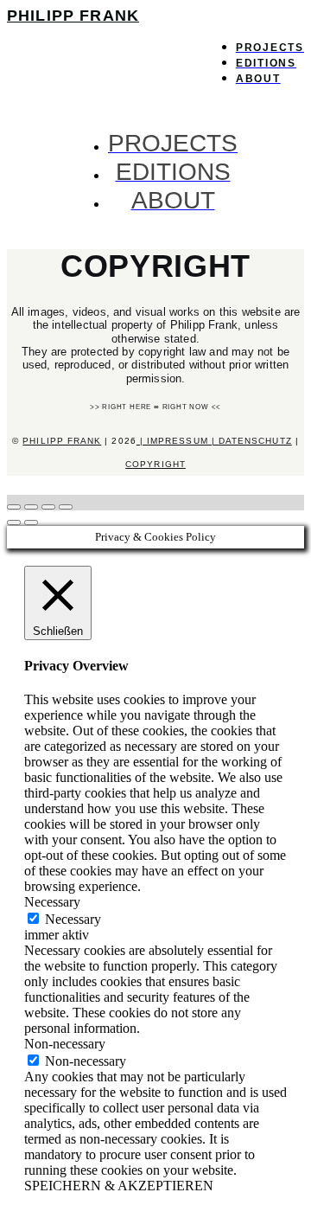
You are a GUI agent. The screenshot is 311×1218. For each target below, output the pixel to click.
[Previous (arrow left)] (14, 522)
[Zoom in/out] (66, 507)
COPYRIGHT (155, 464)
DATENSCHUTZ (255, 441)
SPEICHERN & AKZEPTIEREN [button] (118, 1185)
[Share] (31, 507)
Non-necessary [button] (64, 1043)
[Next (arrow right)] (31, 522)
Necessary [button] (52, 901)
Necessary (73, 919)
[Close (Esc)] (14, 507)
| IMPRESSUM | (177, 441)
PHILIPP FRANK (73, 15)
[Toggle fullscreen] (48, 507)
